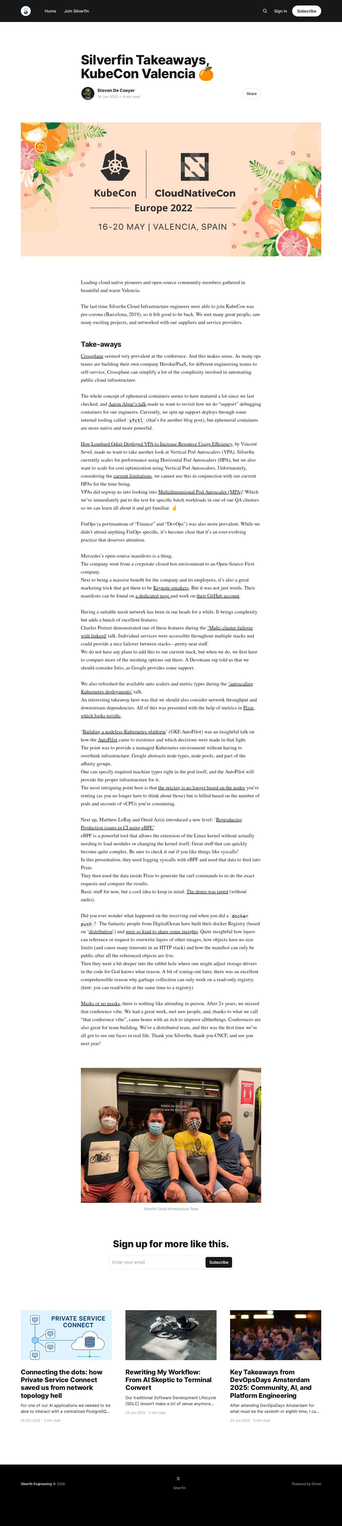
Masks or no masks (100, 1003)
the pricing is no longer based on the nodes (201, 787)
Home (50, 10)
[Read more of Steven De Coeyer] (88, 93)
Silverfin (179, 1488)
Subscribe (306, 10)
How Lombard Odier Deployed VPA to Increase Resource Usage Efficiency (156, 443)
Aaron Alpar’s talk (127, 403)
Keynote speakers (171, 587)
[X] (178, 1479)
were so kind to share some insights (162, 931)
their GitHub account (218, 595)
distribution (100, 931)
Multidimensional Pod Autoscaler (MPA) (200, 491)
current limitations (132, 475)
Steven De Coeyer (116, 90)
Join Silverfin (76, 10)
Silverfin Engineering (36, 1484)
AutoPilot (107, 739)
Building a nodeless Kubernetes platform (124, 731)
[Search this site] (265, 11)
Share (252, 93)
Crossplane (92, 355)
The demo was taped (207, 891)
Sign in (280, 10)
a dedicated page (152, 595)
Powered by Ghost (306, 1484)
